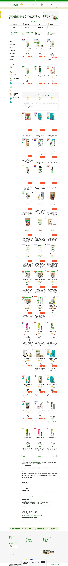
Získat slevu (39, 286)
